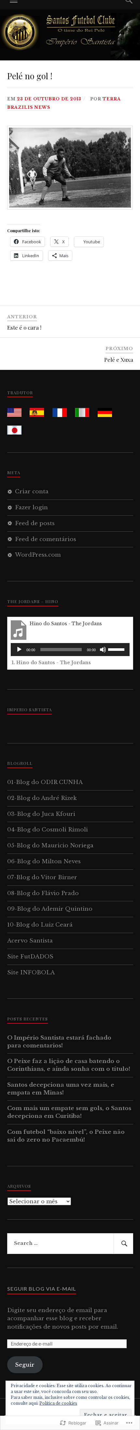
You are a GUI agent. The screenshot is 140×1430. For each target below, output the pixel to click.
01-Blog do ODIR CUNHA (45, 782)
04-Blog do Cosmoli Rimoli (47, 829)
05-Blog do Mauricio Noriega (50, 845)
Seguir (25, 1364)
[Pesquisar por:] (70, 1243)
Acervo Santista (30, 940)
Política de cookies (58, 1403)
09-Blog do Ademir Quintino (49, 908)
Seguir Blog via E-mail (41, 1288)
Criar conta (32, 491)
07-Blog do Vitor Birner (42, 877)
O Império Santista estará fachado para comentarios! (59, 1041)
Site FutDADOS (30, 956)
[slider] (117, 649)
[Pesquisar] (123, 1243)
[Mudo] (103, 649)
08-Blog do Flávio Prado (43, 893)
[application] (70, 649)
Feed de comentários (45, 539)
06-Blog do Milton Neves (44, 861)
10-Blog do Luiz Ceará (40, 924)
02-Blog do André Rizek (42, 798)
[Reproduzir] (19, 649)
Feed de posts (35, 523)
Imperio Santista (29, 709)
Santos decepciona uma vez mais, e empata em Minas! (60, 1089)
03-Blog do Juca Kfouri (41, 814)
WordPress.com (38, 554)
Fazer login (31, 507)
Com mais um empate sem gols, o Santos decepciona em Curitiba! (69, 1112)
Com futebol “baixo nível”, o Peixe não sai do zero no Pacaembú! (66, 1136)
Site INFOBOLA (31, 972)
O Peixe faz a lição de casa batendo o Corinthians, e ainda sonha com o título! (68, 1065)
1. (51, 662)
